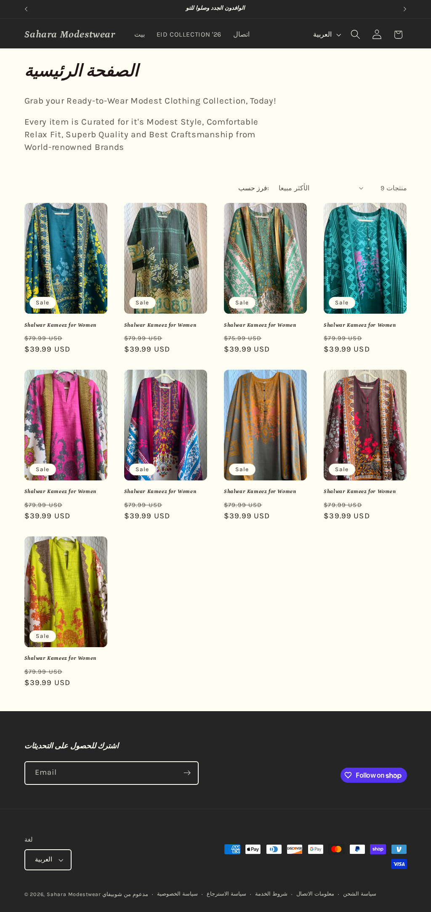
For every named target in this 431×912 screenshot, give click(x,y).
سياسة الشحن (359, 894)
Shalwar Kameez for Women (60, 325)
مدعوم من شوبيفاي (125, 894)
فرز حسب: (253, 188)
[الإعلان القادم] (405, 9)
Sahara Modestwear (74, 894)
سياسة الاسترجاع (226, 894)
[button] (355, 34)
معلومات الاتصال (315, 894)
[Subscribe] (187, 773)
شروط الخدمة (271, 894)
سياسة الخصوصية (177, 894)
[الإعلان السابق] (26, 9)
